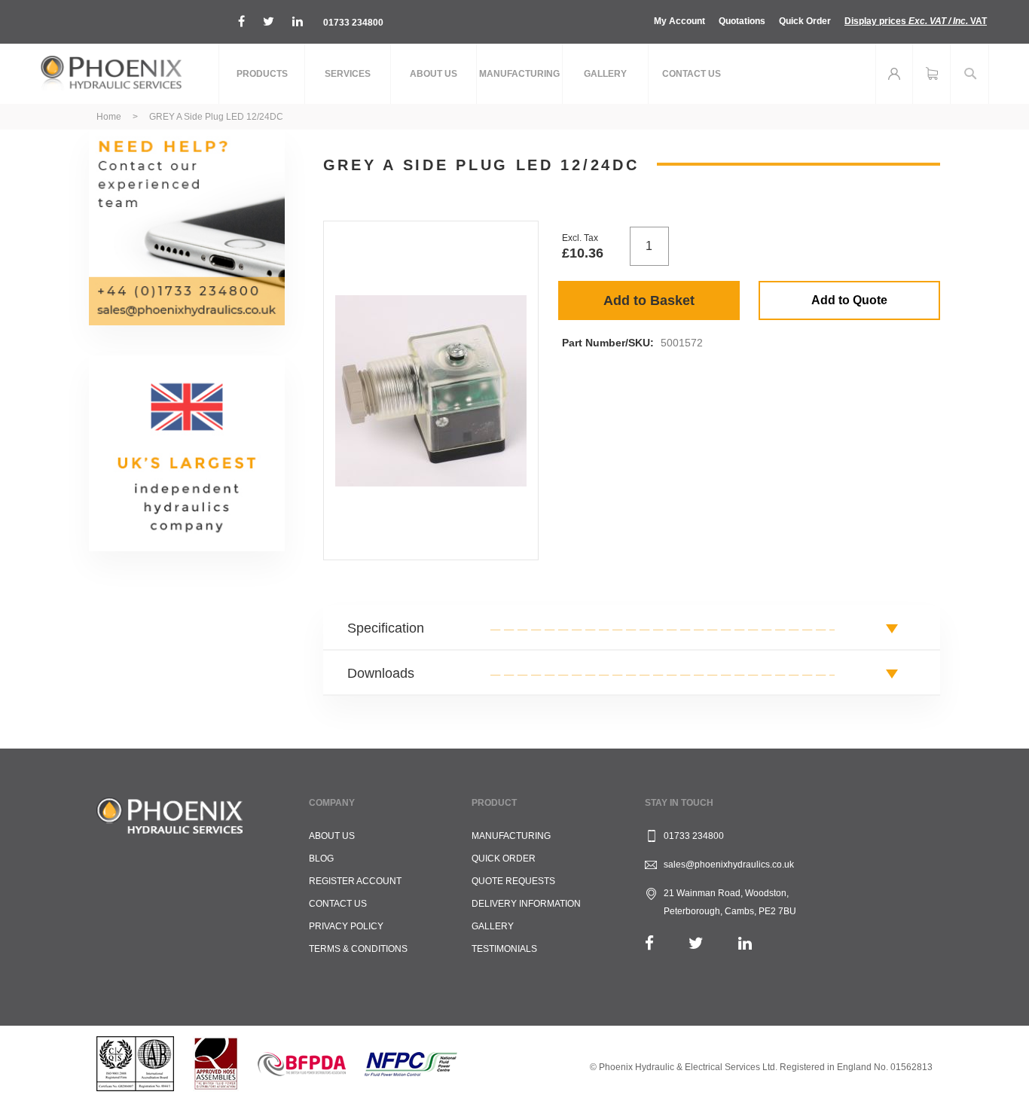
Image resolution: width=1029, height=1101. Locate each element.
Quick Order (805, 21)
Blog (321, 858)
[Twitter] (696, 943)
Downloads (380, 673)
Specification (385, 628)
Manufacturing (511, 836)
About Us (332, 836)
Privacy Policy (346, 926)
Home (108, 116)
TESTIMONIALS (504, 949)
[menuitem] (261, 74)
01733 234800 (353, 22)
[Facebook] (649, 943)
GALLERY (493, 926)
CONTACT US (338, 903)
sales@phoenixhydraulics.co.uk (729, 864)
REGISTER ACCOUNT (355, 881)
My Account (679, 21)
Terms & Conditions (358, 949)
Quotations (742, 21)
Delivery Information (526, 903)
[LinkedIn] (745, 943)
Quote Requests (513, 881)
